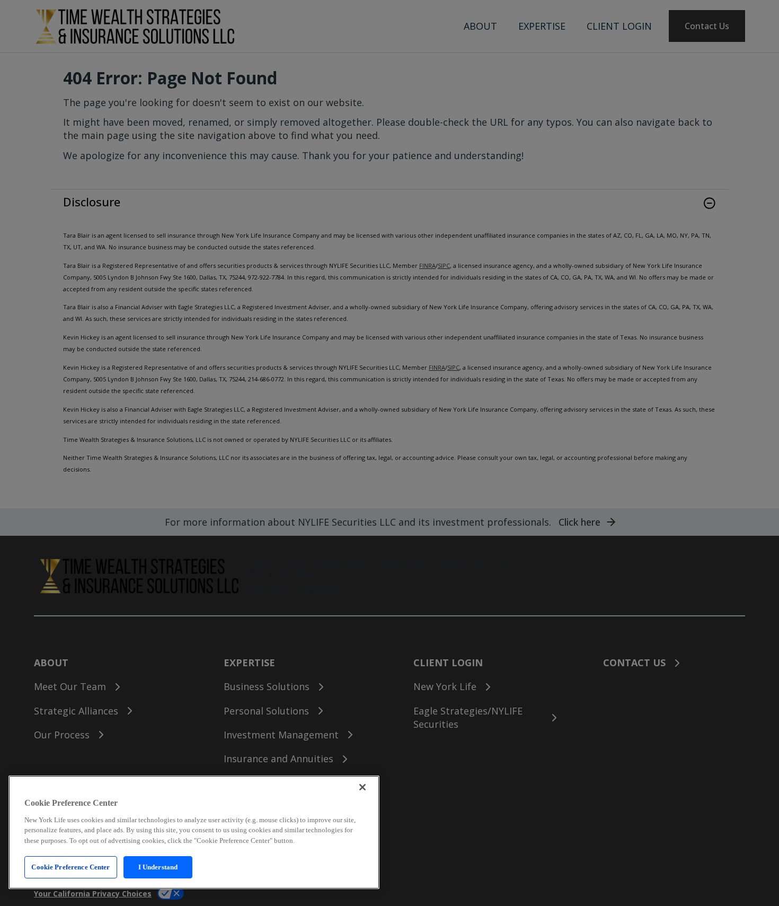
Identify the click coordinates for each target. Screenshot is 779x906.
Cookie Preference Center (70, 867)
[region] (193, 832)
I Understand (158, 867)
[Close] (362, 787)
